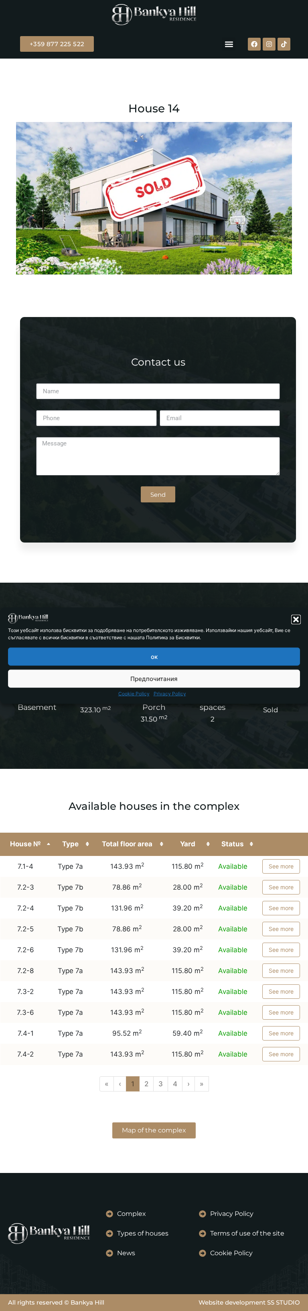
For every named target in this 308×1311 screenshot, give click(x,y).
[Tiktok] (284, 44)
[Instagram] (269, 44)
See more (281, 866)
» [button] (202, 1084)
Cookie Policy (134, 694)
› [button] (188, 1084)
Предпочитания (154, 678)
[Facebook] (254, 44)
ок (154, 656)
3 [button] (160, 1084)
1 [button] (132, 1084)
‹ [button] (120, 1084)
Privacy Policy (170, 694)
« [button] (107, 1084)
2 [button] (146, 1084)
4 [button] (175, 1084)
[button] (296, 620)
